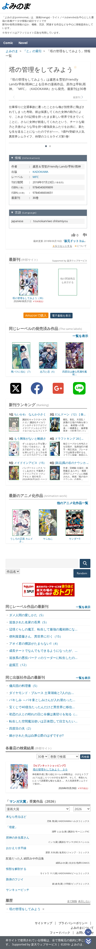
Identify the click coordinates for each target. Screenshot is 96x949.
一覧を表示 (80, 336)
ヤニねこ (34, 538)
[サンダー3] (61, 534)
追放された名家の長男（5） (28, 622)
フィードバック (60, 933)
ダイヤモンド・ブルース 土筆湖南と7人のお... (41, 693)
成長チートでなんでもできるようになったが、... (43, 650)
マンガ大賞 (17, 801)
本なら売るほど (16, 817)
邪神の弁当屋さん (17, 837)
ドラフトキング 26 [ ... (69, 439)
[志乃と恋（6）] (48, 367)
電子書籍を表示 (61, 315)
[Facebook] (37, 392)
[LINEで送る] (79, 392)
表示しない (84, 901)
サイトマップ (43, 923)
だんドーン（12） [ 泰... (70, 414)
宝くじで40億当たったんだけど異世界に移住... (42, 707)
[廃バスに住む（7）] (21, 367)
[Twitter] (16, 392)
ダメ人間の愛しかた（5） (27, 615)
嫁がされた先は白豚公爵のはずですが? (36, 735)
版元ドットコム (74, 241)
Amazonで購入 (36, 315)
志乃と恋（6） (48, 371)
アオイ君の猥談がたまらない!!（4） (34, 643)
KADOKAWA (40, 172)
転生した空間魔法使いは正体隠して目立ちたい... (43, 721)
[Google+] (58, 392)
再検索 (85, 757)
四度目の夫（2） (21, 728)
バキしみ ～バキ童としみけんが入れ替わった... (42, 700)
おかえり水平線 (16, 848)
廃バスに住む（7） (21, 371)
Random (82, 573)
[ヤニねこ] (34, 534)
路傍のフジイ (14, 879)
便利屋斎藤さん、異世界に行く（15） (36, 636)
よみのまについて (82, 928)
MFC (36, 177)
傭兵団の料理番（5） (24, 686)
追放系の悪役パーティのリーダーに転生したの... (43, 658)
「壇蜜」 (12, 827)
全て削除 (72, 901)
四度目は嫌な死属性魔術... (74, 373)
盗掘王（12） (18, 665)
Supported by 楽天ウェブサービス (69, 260)
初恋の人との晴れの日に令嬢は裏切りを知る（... (43, 714)
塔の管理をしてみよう (24, 909)
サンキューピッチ (17, 890)
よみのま (77, 944)
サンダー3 (61, 538)
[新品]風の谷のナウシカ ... (71, 463)
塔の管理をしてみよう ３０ (50, 769)
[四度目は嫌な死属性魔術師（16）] (75, 367)
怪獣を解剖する (16, 869)
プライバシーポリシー (73, 923)
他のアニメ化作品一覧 (72, 503)
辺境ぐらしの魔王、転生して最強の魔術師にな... (43, 629)
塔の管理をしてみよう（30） (29, 298)
